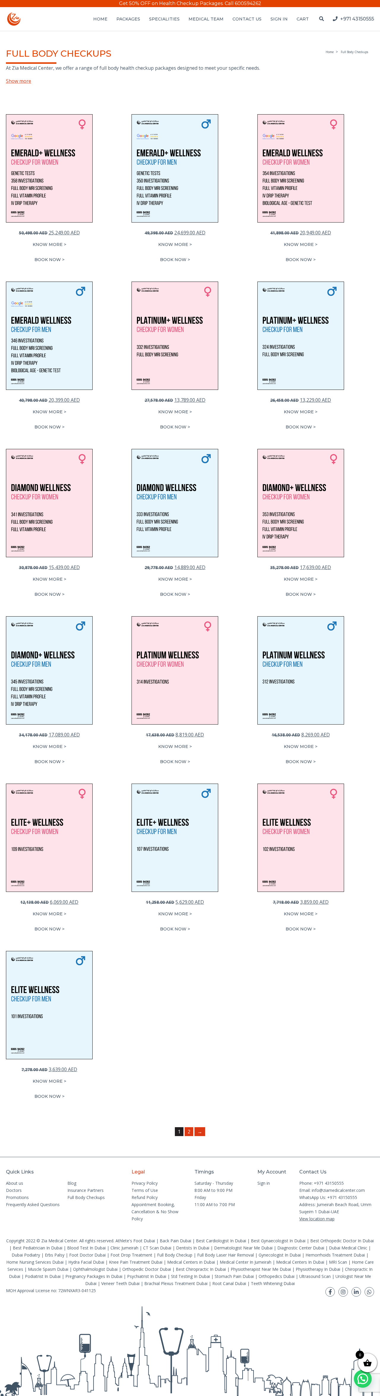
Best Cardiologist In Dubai (221, 1240)
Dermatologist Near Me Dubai (243, 1248)
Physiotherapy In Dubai (318, 1269)
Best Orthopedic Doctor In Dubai (342, 1240)
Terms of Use (145, 1190)
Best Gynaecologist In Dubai (278, 1240)
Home (100, 19)
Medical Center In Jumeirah (245, 1262)
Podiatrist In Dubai (43, 1276)
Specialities (164, 19)
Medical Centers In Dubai (300, 1262)
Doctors (14, 1190)
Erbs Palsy (54, 1255)
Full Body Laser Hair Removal (225, 1255)
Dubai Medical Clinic (348, 1248)
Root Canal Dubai (229, 1283)
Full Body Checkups (86, 1197)
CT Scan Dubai (157, 1248)
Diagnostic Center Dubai (300, 1248)
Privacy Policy (145, 1183)
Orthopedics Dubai (276, 1276)
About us (14, 1183)
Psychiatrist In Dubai (146, 1276)
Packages (128, 19)
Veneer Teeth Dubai (120, 1283)
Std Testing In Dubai (190, 1276)
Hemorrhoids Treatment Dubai (335, 1255)
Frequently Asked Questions (33, 1204)
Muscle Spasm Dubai (48, 1269)
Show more (18, 81)
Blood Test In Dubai (86, 1248)
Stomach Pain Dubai (234, 1276)
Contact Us (247, 19)
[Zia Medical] (14, 19)
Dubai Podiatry (26, 1255)
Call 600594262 (243, 3)
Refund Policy (145, 1197)
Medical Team (206, 19)
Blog (71, 1183)
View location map (317, 1219)
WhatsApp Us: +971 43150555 (328, 1197)
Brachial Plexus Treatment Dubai (176, 1283)
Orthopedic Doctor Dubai (146, 1269)
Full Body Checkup (174, 1255)
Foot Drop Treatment (131, 1255)
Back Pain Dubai (175, 1240)
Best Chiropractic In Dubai (201, 1269)
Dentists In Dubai (192, 1248)
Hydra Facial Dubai (86, 1262)
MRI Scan (338, 1262)
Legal (138, 1172)
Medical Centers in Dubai (191, 1262)
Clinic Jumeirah (125, 1248)
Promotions (17, 1197)
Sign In (279, 19)
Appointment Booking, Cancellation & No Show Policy (155, 1212)
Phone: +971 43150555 (321, 1183)
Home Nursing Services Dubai (35, 1262)
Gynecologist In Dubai (280, 1255)
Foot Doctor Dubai (87, 1255)
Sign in (263, 1183)
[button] (49, 259)
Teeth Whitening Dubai (273, 1283)
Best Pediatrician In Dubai (37, 1248)
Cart (303, 19)
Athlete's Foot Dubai (135, 1240)
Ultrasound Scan (315, 1276)
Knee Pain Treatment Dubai (135, 1262)
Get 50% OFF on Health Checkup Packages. (171, 3)
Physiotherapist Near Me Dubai (261, 1269)
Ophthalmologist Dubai (95, 1269)
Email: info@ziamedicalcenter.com (332, 1190)
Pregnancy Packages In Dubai (93, 1276)
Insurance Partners (85, 1190)
